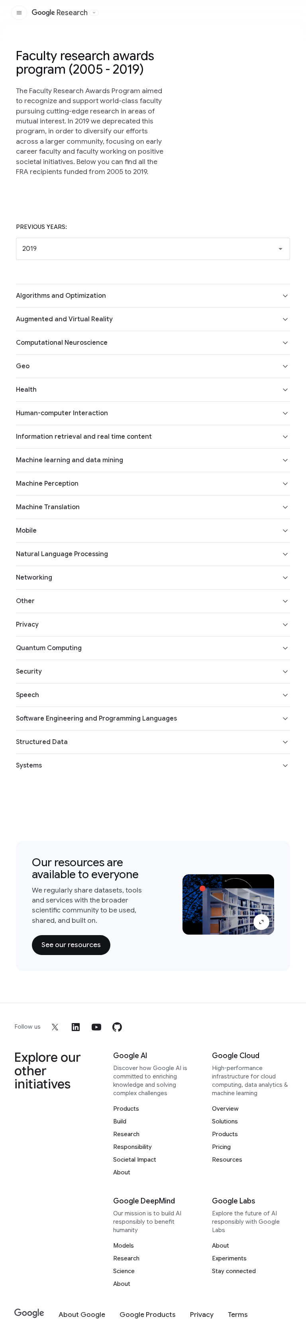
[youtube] (96, 1027)
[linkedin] (75, 1027)
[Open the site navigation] (19, 13)
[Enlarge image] (261, 922)
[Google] (29, 1313)
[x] (55, 1027)
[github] (117, 1027)
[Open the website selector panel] (94, 13)
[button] (153, 249)
